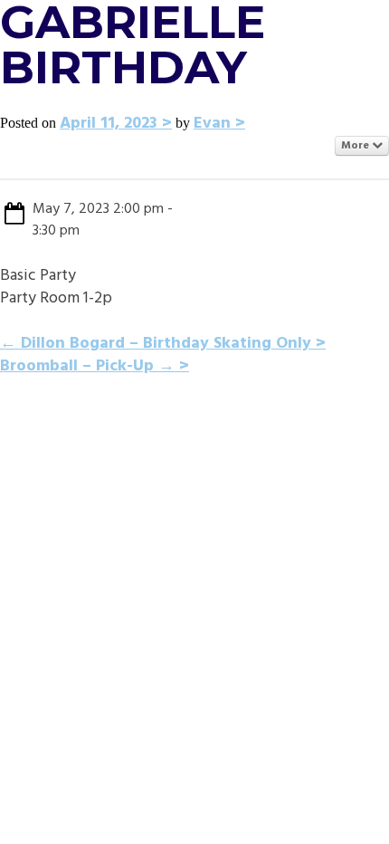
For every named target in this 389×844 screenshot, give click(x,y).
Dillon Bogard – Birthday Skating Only (155, 344)
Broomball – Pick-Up (87, 366)
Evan (212, 123)
